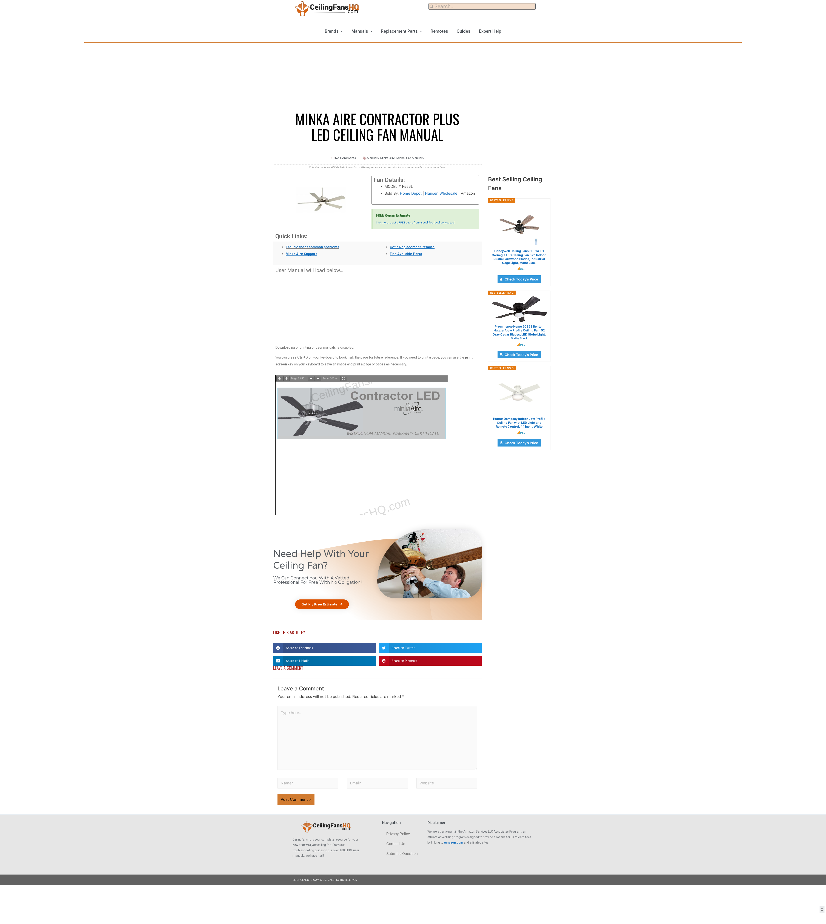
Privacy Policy (398, 834)
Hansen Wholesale (441, 193)
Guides (463, 31)
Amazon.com (453, 842)
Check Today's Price (521, 279)
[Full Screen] (344, 378)
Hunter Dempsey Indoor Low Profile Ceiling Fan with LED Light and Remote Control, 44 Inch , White (519, 422)
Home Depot (411, 193)
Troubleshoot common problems (312, 247)
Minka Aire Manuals (410, 158)
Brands (332, 31)
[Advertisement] (377, 307)
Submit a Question (402, 853)
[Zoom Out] (311, 378)
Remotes (439, 31)
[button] (322, 604)
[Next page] (286, 378)
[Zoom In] (318, 378)
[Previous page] (279, 378)
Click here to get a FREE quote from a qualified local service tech (415, 222)
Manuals (359, 31)
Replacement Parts (399, 31)
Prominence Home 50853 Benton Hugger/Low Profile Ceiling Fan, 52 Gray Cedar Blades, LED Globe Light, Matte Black (519, 332)
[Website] (446, 784)
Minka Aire (387, 158)
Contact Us (395, 843)
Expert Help (490, 31)
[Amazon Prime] (519, 268)
